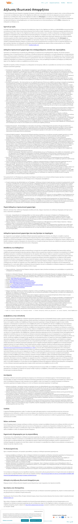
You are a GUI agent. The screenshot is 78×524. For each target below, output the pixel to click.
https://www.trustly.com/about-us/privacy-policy (21, 286)
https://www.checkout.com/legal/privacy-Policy (24, 283)
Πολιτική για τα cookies (47, 521)
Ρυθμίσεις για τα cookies (7, 520)
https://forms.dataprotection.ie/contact (34, 505)
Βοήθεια (63, 2)
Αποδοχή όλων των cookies (36, 520)
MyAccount (69, 2)
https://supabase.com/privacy (18, 287)
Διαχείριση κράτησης (54, 2)
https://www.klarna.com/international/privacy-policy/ (22, 280)
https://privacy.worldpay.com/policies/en (20, 279)
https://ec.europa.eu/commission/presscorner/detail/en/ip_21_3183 (19, 347)
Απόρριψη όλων (25, 520)
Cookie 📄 (31, 517)
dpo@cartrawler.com (34, 45)
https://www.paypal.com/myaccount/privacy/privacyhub (22, 282)
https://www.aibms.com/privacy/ (18, 278)
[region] (22, 516)
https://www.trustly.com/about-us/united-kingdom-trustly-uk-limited (27, 284)
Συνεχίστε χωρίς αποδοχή (38, 511)
